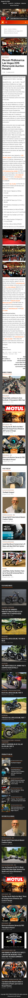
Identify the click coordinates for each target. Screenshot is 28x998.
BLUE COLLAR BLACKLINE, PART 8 (12, 693)
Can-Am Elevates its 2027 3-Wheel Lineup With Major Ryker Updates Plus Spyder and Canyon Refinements (13, 869)
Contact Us (10, 3)
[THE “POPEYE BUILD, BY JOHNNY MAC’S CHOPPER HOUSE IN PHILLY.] (14, 653)
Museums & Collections (7, 514)
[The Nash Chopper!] (14, 480)
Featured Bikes (11, 607)
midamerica (5, 353)
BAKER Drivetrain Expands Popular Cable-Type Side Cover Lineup (18, 781)
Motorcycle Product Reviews (14, 690)
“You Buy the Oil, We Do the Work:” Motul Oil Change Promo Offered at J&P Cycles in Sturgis (13, 429)
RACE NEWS (5, 568)
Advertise (23, 3)
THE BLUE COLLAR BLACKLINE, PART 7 (13, 717)
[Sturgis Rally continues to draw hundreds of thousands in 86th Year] (14, 385)
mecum (19, 352)
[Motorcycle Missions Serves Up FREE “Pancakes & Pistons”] (14, 444)
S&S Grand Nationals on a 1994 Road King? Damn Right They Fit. (17, 808)
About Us (5, 3)
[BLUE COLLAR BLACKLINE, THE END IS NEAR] (14, 626)
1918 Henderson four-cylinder (10, 171)
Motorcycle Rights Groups (7, 950)
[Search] (26, 22)
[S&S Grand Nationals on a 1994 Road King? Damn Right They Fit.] (6, 808)
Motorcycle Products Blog (8, 541)
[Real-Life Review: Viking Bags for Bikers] (6, 790)
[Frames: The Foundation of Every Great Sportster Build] (6, 799)
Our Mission (17, 3)
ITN (4, 72)
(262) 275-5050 (8, 338)
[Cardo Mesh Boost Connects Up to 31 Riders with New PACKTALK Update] (14, 532)
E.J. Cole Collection (11, 287)
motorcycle (11, 353)
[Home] (3, 22)
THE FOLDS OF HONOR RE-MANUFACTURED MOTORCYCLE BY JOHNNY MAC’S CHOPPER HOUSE (12, 611)
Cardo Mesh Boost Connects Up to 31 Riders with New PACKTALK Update (17, 772)
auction (9, 352)
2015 (6, 352)
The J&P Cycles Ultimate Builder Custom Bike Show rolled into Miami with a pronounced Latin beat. (19, 362)
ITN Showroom (4, 607)
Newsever (10, 996)
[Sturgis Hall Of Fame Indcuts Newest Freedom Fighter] (14, 505)
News (11, 424)
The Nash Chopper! (8, 492)
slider (16, 353)
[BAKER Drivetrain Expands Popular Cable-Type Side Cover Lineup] (6, 781)
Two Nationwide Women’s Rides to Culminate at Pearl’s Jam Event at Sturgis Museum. (12, 984)
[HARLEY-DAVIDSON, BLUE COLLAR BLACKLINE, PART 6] (14, 730)
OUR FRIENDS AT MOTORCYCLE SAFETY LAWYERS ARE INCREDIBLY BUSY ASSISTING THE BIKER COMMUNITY (13, 955)
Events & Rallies (5, 57)
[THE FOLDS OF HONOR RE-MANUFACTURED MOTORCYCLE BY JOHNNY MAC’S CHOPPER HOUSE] (14, 597)
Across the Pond (14, 5)
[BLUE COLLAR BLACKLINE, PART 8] (14, 680)
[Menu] (6, 22)
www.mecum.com (20, 283)
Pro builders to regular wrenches (7, 358)
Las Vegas (15, 352)
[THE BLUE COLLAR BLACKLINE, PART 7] (14, 705)
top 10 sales (13, 183)
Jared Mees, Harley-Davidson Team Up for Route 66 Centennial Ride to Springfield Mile (13, 573)
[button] (6, 22)
